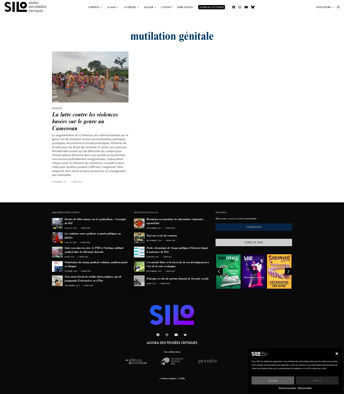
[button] (337, 353)
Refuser (317, 380)
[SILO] (27, 7)
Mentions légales (305, 387)
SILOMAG (57, 108)
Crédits (181, 378)
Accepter (273, 380)
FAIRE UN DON (254, 242)
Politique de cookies (287, 387)
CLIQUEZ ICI (254, 227)
